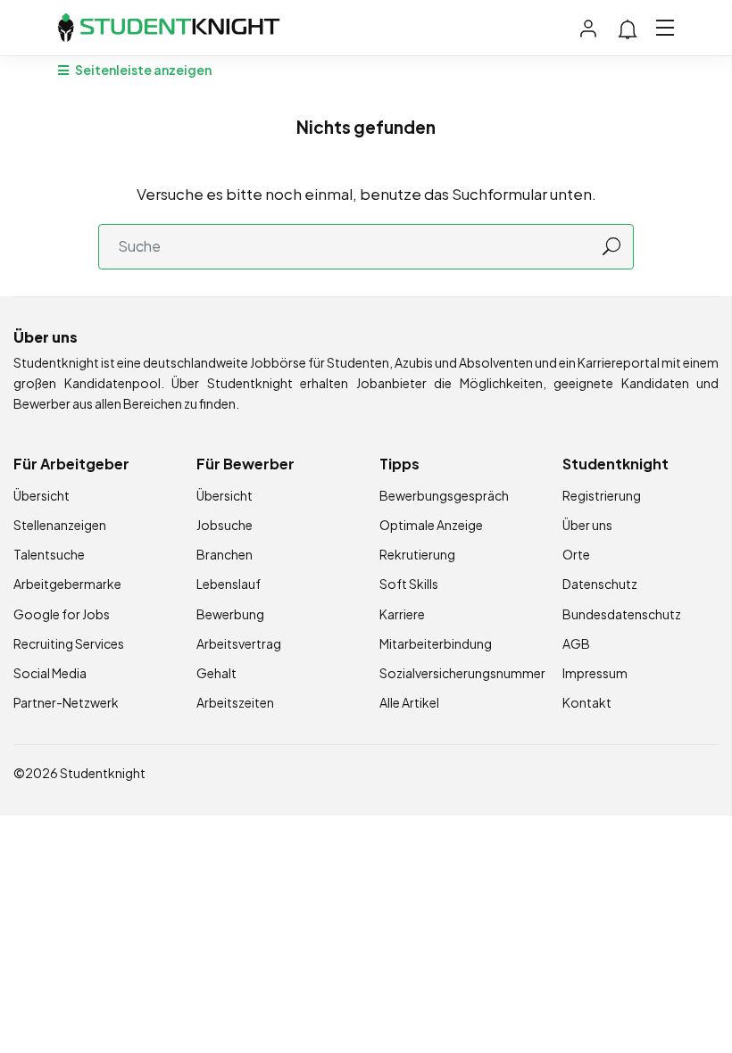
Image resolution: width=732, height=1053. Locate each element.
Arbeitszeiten (235, 702)
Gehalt (216, 673)
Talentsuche (49, 554)
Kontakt (586, 702)
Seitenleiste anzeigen (142, 70)
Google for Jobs (61, 614)
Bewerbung (230, 614)
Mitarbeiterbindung (435, 643)
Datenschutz (599, 584)
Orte (576, 554)
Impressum (595, 673)
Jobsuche (224, 525)
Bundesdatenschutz (621, 614)
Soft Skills (408, 584)
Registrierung (601, 495)
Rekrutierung (417, 554)
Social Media (50, 673)
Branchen (224, 554)
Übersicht (41, 495)
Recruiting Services (68, 643)
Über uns (587, 525)
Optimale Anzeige (431, 525)
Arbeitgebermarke (67, 584)
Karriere (402, 614)
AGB (576, 643)
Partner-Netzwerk (66, 702)
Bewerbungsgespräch (444, 495)
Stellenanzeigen (59, 525)
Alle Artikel (409, 702)
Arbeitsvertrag (238, 643)
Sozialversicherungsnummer (462, 673)
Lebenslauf (228, 584)
